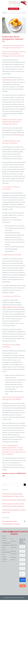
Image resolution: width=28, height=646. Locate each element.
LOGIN (4, 556)
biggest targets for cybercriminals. (12, 307)
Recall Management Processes (11, 524)
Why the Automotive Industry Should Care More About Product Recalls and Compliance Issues (13, 505)
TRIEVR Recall (18, 135)
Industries (5, 545)
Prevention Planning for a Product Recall (13, 500)
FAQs (3, 547)
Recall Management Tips (5, 552)
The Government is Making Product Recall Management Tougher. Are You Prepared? (13, 495)
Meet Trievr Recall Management (5, 539)
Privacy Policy (4, 560)
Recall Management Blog (9, 521)
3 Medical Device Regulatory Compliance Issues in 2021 (14, 511)
